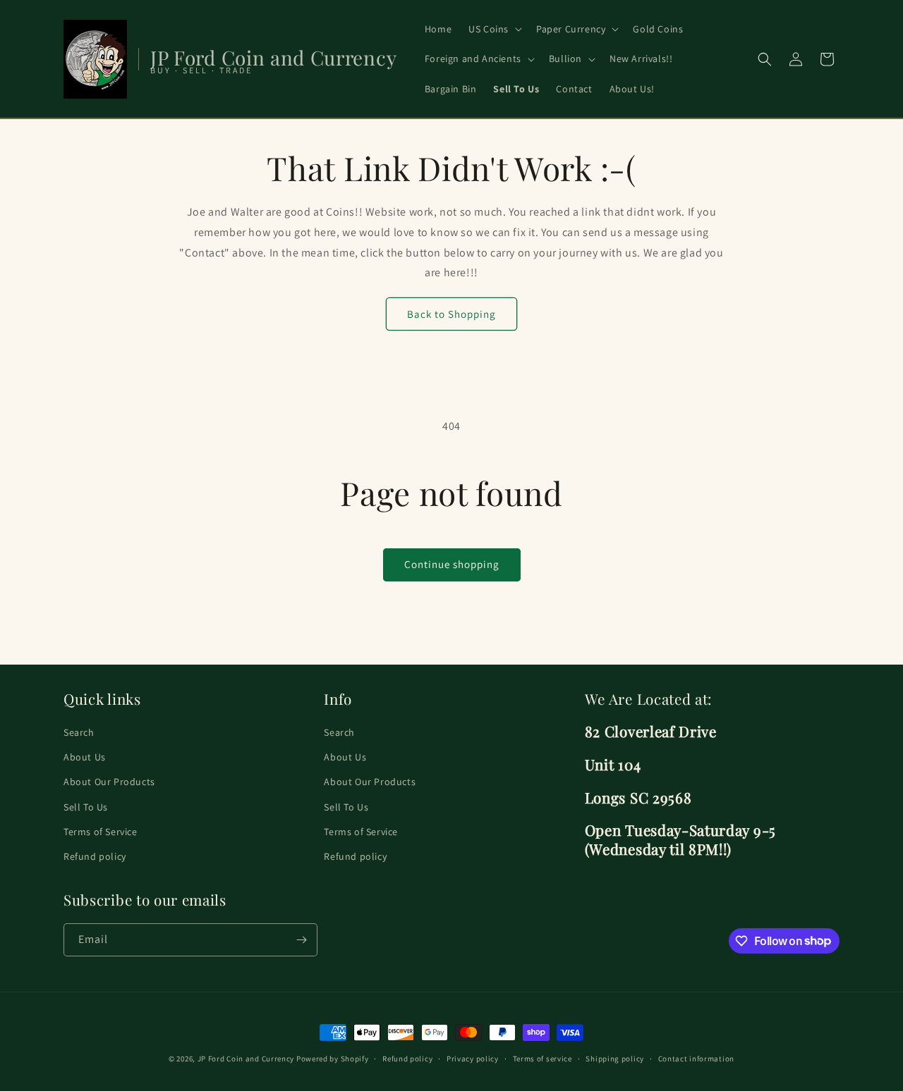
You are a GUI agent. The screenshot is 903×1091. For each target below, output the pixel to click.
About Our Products (109, 782)
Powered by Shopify (332, 1059)
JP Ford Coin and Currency (246, 1059)
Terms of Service (100, 831)
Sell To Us (85, 807)
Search (79, 732)
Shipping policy (615, 1058)
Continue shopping (451, 564)
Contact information (696, 1058)
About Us (84, 757)
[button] (494, 29)
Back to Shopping (451, 314)
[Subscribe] (301, 939)
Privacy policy (473, 1058)
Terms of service (542, 1058)
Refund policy (94, 856)
